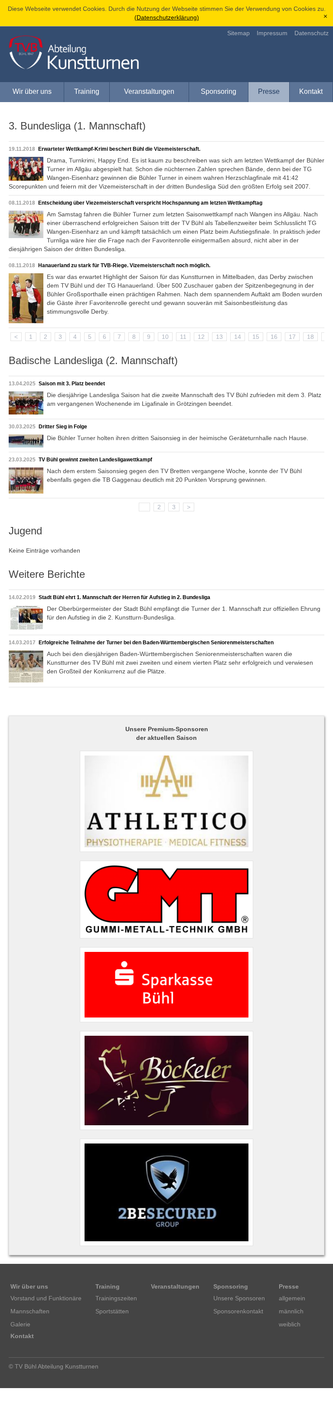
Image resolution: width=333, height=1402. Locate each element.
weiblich (289, 1324)
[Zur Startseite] (74, 52)
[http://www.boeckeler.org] (166, 1080)
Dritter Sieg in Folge (63, 427)
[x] (325, 17)
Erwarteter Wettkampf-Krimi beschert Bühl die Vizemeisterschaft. (119, 149)
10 (165, 336)
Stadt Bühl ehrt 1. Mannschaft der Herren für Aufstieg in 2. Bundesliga (124, 597)
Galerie (20, 1324)
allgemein (292, 1298)
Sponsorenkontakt (238, 1311)
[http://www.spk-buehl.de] (166, 985)
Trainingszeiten (116, 1298)
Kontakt (311, 91)
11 (183, 336)
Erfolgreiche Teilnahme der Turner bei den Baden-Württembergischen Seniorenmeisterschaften (156, 643)
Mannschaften (29, 1311)
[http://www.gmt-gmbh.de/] (166, 899)
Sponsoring (218, 91)
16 (274, 336)
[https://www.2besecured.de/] (166, 1192)
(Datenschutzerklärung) (166, 17)
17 (292, 336)
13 (219, 336)
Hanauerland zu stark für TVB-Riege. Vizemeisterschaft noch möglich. (124, 265)
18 (310, 336)
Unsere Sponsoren (239, 1298)
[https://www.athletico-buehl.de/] (166, 802)
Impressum (272, 33)
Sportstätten (112, 1311)
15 (255, 336)
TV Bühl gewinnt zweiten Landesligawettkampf (95, 460)
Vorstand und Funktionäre (46, 1298)
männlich (291, 1311)
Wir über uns (32, 91)
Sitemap (238, 33)
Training (86, 91)
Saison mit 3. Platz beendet (72, 384)
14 (237, 336)
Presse (269, 91)
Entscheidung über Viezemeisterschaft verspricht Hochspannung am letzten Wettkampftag (150, 203)
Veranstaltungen (149, 91)
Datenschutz (311, 33)
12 (201, 336)
